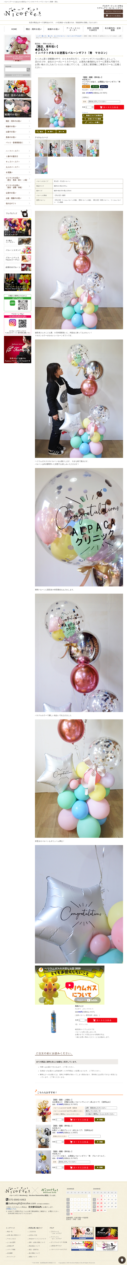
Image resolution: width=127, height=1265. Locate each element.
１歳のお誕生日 (12, 156)
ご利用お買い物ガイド (35, 1228)
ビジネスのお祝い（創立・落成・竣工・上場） (17, 178)
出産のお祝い (11, 131)
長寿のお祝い (11, 137)
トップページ (10, 1228)
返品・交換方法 (33, 1249)
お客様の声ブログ (56, 1246)
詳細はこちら (11, 1209)
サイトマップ (11, 1256)
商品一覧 (10, 1231)
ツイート (85, 112)
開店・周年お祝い (34, 28)
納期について (33, 1256)
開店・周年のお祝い (13, 121)
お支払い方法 (33, 1235)
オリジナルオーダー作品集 (59, 1242)
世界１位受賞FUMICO (93, 28)
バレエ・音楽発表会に (14, 142)
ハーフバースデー (13, 150)
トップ (38, 36)
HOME (14, 28)
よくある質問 (11, 1242)
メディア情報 (11, 1249)
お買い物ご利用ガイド (14, 1235)
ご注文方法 (32, 1231)
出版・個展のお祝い (13, 198)
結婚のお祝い (54, 28)
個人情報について (34, 1253)
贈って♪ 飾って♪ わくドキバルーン (53, 36)
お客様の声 (10, 1246)
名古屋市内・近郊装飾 (113, 28)
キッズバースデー (13, 161)
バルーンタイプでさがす (74, 36)
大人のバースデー (13, 167)
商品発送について (34, 1246)
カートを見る (115, 16)
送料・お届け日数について (37, 1242)
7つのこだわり (11, 1238)
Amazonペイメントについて (37, 1238)
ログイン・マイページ (113, 11)
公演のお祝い (11, 192)
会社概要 (10, 1253)
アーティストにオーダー (73, 28)
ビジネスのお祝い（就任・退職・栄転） (14, 186)
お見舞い (9, 172)
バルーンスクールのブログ (59, 1249)
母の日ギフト (11, 203)
